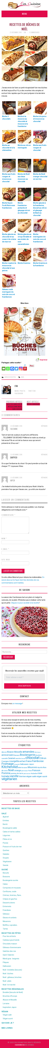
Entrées (6, 820)
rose (40, 773)
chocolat (33, 758)
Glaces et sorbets (9, 918)
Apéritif (6, 817)
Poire (30, 771)
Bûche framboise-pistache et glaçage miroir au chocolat (24, 208)
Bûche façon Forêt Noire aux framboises (8, 205)
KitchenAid (10, 767)
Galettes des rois (9, 951)
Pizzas (5, 843)
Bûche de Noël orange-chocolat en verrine (40, 176)
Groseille (17, 764)
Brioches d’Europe (10, 996)
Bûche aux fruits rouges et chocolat (39, 147)
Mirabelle (24, 767)
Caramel (11, 758)
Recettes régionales (13, 989)
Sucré (5, 869)
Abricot (4, 752)
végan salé (31, 776)
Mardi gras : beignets (11, 959)
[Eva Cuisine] (25, 5)
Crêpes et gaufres (10, 899)
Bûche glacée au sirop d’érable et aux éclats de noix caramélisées (24, 239)
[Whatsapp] (8, 367)
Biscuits (6, 873)
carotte (18, 758)
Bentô (5, 824)
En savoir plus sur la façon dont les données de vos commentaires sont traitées (23, 580)
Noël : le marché (9, 985)
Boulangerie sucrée (10, 880)
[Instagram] (21, 367)
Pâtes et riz (7, 839)
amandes (28, 751)
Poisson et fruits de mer (12, 847)
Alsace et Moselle (10, 1000)
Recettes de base (11, 808)
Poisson (36, 770)
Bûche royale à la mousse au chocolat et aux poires (9, 267)
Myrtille (40, 767)
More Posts (20, 391)
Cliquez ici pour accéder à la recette (25, 603)
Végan (5, 1011)
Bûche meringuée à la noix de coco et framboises (39, 238)
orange (17, 770)
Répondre (44, 426)
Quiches (6, 850)
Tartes (5, 929)
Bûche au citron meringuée (24, 146)
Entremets (7, 906)
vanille (14, 776)
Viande (5, 865)
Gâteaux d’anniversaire (12, 947)
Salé (4, 813)
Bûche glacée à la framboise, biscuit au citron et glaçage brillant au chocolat (40, 209)
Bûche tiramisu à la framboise (40, 264)
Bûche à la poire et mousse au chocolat (39, 118)
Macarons (7, 921)
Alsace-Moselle (14, 752)
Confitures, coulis (9, 891)
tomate (6, 776)
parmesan (24, 771)
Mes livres (7, 1028)
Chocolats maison (10, 944)
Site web (6, 559)
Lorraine (6, 1003)
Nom (4, 538)
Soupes (6, 858)
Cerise (23, 758)
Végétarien (7, 862)
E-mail (5, 549)
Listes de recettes (10, 377)
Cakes (5, 884)
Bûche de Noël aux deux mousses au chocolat (24, 177)
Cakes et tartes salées (11, 832)
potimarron (26, 773)
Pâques (6, 962)
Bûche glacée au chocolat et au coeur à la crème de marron (9, 238)
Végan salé (7, 1015)
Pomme (6, 773)
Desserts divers (9, 903)
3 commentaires (34, 32)
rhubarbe (34, 773)
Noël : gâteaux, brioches (12, 977)
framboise (38, 761)
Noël (22, 377)
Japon (31, 764)
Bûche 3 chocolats (6, 117)
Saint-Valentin (8, 955)
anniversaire (8, 755)
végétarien (9, 779)
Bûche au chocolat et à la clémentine (8, 147)
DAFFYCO (13, 457)
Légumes (6, 835)
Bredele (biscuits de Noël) (13, 992)
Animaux (38, 752)
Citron (43, 758)
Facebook (19, 393)
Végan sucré (8, 1019)
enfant (22, 761)
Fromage (8, 764)
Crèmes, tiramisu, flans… (12, 895)
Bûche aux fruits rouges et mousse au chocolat (8, 177)
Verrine (22, 776)
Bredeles (38, 755)
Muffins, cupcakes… (10, 925)
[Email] (4, 367)
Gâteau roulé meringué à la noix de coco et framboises (8, 293)
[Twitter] (16, 367)
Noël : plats (7, 981)
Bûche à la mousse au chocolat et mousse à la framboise (23, 121)
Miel (19, 767)
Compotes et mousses (12, 888)
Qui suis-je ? (8, 1023)
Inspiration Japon (9, 1007)
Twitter (32, 391)
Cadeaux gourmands (11, 940)
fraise (29, 761)
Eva (25, 32)
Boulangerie (27, 754)
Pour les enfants (9, 936)
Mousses (32, 767)
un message (17, 704)
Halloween (24, 764)
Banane (16, 755)
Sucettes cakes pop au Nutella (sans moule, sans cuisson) (14, 406)
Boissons (6, 877)
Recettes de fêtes (11, 933)
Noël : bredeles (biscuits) (12, 970)
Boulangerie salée (10, 828)
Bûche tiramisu (24, 263)
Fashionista (19, 1045)
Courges (5, 761)
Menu (24, 13)
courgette (14, 761)
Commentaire (8, 515)
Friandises (7, 910)
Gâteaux (6, 914)
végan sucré (41, 776)
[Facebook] (12, 367)
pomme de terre (17, 773)
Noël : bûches (8, 974)
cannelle (5, 758)
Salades (6, 854)
